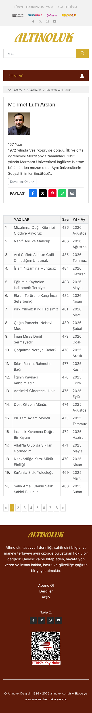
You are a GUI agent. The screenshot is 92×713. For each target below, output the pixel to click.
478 (65, 350)
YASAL (50, 7)
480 (65, 322)
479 (65, 336)
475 (65, 391)
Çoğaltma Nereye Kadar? (35, 350)
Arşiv (46, 597)
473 (65, 418)
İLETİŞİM (71, 7)
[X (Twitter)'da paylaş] (43, 193)
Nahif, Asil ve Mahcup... (33, 241)
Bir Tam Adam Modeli (32, 418)
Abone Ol (46, 585)
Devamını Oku (20, 181)
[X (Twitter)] (41, 21)
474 (65, 404)
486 (65, 227)
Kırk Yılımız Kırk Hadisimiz (36, 309)
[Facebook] (33, 21)
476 (65, 377)
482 (65, 295)
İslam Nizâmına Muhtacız (35, 268)
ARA (60, 7)
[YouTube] (54, 21)
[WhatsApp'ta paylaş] (62, 193)
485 (65, 254)
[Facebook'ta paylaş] (33, 193)
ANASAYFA (15, 89)
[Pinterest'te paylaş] (52, 193)
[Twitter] (41, 621)
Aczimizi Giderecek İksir (34, 391)
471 (65, 445)
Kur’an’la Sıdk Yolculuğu (33, 472)
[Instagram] (48, 21)
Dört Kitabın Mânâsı (31, 404)
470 (65, 459)
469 (65, 472)
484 (65, 268)
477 (65, 363)
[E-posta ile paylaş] (72, 193)
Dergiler (46, 591)
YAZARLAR (34, 89)
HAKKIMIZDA (35, 7)
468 (65, 486)
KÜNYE (19, 7)
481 (65, 309)
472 (65, 431)
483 (65, 282)
